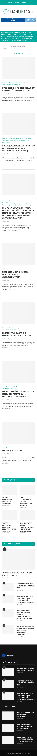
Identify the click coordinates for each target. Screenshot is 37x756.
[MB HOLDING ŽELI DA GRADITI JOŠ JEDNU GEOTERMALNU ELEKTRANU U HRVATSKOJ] (18, 372)
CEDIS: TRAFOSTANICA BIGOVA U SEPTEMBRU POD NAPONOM (26, 501)
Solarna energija (6, 84)
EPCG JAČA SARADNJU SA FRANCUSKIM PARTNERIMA (7, 501)
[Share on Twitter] (18, 104)
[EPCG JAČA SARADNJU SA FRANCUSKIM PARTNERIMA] (9, 490)
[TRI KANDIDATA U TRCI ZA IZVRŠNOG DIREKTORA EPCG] (8, 587)
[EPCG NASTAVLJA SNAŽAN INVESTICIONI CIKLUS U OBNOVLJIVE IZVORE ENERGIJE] (27, 515)
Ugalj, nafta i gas (17, 204)
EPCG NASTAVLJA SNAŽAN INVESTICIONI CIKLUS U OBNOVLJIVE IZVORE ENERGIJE (27, 527)
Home (4, 46)
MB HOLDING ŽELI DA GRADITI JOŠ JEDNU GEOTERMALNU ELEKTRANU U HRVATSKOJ (18, 394)
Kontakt (17, 2)
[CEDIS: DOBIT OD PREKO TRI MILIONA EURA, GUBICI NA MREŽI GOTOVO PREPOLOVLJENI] (8, 599)
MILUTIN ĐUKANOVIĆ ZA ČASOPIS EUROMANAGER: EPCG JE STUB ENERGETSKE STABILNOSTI (25, 630)
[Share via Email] (23, 104)
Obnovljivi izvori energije (18, 46)
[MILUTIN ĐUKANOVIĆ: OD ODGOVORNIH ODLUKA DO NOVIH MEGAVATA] (9, 515)
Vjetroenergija (17, 84)
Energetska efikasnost (15, 138)
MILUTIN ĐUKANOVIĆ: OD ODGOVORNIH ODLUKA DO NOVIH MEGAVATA (9, 527)
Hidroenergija (27, 138)
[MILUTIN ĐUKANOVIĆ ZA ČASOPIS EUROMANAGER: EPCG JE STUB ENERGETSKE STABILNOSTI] (8, 629)
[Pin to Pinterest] (20, 104)
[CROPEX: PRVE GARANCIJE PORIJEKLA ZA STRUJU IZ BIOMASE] (18, 313)
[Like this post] (14, 104)
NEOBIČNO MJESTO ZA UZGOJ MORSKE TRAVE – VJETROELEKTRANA (15, 274)
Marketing (25, 2)
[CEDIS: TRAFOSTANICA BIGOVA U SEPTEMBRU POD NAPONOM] (27, 490)
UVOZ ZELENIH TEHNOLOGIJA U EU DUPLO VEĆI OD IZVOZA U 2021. (18, 89)
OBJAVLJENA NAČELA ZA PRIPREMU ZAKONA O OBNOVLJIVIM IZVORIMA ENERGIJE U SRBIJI (18, 148)
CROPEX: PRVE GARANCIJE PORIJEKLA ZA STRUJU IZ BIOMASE (18, 334)
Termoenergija (6, 204)
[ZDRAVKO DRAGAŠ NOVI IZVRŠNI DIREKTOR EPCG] (18, 559)
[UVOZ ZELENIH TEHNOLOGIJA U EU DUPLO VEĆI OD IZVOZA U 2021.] (18, 68)
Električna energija (14, 199)
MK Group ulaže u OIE (12, 450)
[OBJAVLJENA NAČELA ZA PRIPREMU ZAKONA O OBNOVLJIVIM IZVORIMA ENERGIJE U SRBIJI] (18, 124)
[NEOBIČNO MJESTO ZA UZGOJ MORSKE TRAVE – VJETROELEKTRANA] (18, 254)
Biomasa (4, 82)
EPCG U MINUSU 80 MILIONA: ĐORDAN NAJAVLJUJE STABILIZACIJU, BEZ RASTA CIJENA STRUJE (24, 614)
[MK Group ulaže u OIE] (18, 432)
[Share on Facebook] (16, 104)
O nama (10, 2)
